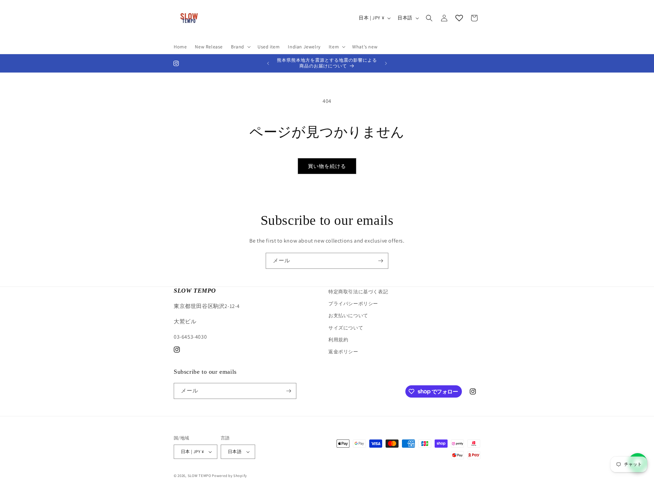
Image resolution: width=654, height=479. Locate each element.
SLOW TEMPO (199, 475)
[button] (240, 47)
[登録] (380, 261)
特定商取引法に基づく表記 (358, 292)
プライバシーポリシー (353, 303)
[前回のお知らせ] (268, 63)
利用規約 (338, 340)
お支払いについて (348, 315)
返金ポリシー (343, 352)
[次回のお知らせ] (385, 63)
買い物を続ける (327, 166)
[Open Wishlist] (459, 18)
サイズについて (345, 328)
